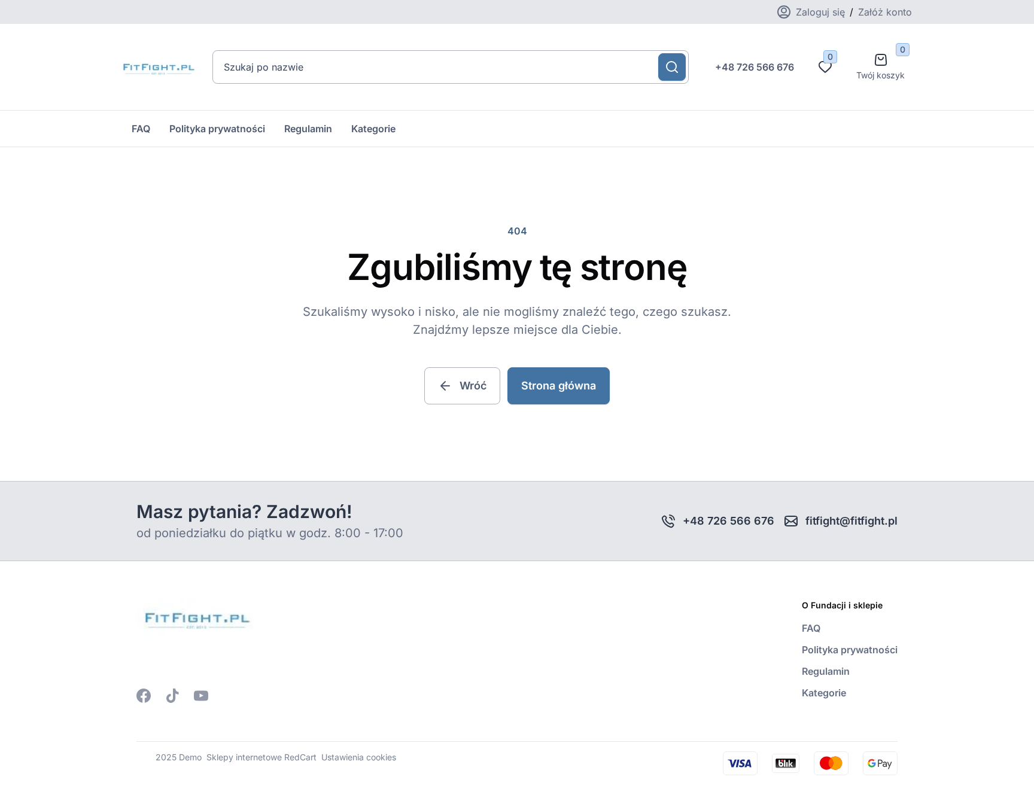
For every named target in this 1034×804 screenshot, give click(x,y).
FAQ (141, 129)
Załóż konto (885, 12)
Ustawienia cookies (358, 757)
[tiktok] (172, 696)
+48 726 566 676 (754, 67)
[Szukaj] (672, 67)
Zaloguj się (820, 12)
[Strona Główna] (157, 67)
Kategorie (373, 129)
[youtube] (201, 696)
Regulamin (308, 129)
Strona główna (558, 385)
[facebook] (143, 696)
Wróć (473, 385)
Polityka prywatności (217, 129)
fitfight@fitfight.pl (851, 520)
